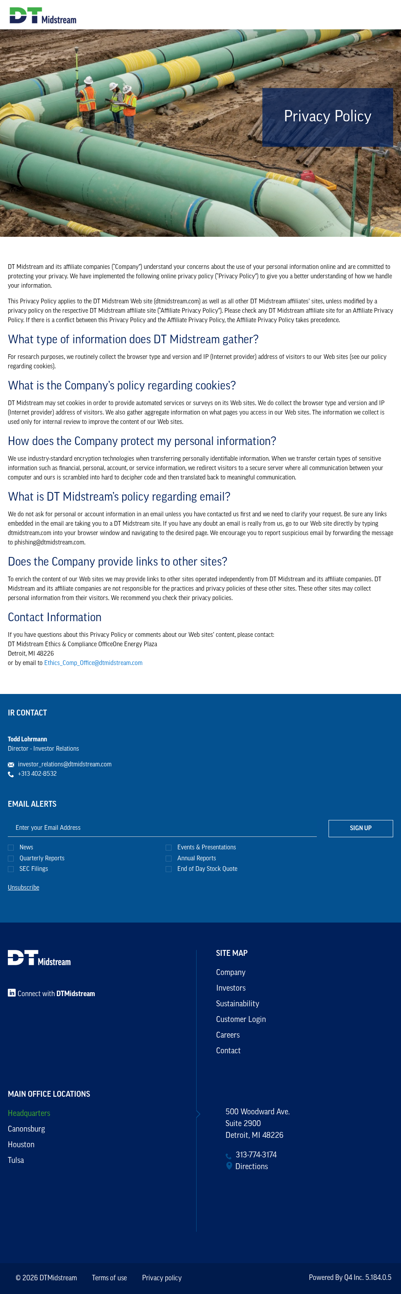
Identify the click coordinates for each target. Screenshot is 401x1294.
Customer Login (241, 1020)
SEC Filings (34, 869)
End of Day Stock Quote (207, 869)
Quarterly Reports (42, 859)
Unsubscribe (23, 888)
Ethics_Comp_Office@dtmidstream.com (93, 663)
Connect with (56, 994)
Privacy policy (162, 1278)
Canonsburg (26, 1130)
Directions (251, 1167)
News (26, 848)
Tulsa (16, 1161)
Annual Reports (196, 859)
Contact (228, 1051)
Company (231, 973)
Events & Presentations (206, 848)
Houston (21, 1145)
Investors (231, 989)
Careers (228, 1036)
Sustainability (237, 1004)
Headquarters (29, 1114)
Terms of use (109, 1278)
